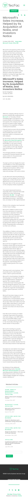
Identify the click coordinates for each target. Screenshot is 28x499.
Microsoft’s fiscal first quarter (13, 140)
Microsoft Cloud (7, 43)
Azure (7, 389)
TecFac (20, 496)
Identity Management (10, 390)
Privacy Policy (17, 494)
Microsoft (16, 110)
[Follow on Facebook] (18, 15)
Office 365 (15, 43)
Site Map (9, 494)
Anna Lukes (18, 41)
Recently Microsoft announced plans (11, 369)
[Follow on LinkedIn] (24, 15)
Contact (14, 11)
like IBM (12, 195)
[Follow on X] (21, 15)
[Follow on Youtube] (18, 490)
